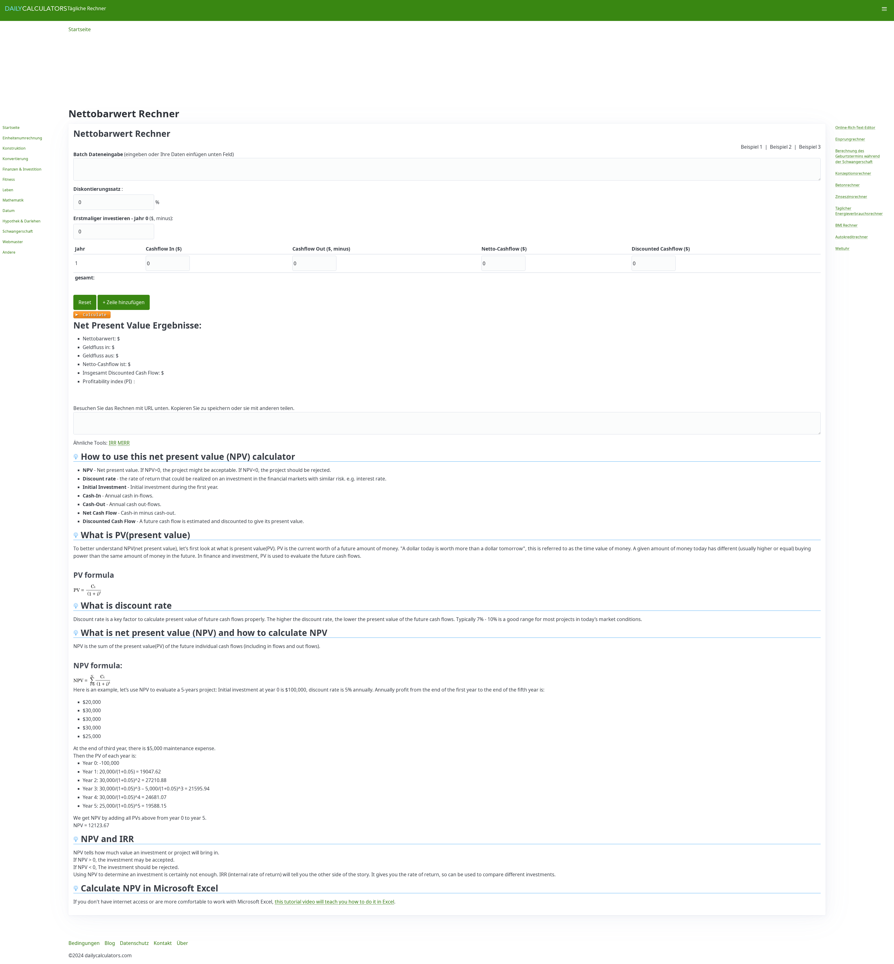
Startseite (79, 29)
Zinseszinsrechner (851, 196)
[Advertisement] (447, 73)
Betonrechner (847, 185)
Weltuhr (842, 248)
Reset (84, 302)
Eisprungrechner (850, 139)
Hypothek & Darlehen (22, 221)
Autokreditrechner (851, 236)
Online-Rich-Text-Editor (855, 127)
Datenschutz (134, 943)
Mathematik (13, 200)
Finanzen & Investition (22, 169)
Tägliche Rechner (86, 8)
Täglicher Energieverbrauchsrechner (859, 211)
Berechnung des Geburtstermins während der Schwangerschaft (857, 156)
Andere (9, 252)
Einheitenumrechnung (22, 138)
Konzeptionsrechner (853, 173)
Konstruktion (14, 148)
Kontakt (163, 943)
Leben (8, 189)
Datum (9, 210)
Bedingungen (84, 943)
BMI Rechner (846, 225)
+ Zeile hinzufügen (124, 302)
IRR (112, 443)
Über (182, 943)
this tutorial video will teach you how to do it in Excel (334, 901)
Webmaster (13, 241)
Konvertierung (15, 158)
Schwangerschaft (18, 231)
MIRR (124, 443)
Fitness (9, 179)
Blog (110, 943)
